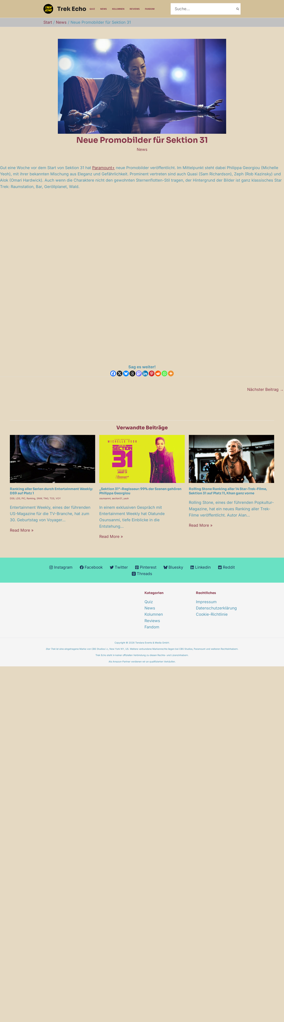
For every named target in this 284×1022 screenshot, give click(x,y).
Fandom (149, 9)
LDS (18, 498)
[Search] (238, 8)
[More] (171, 373)
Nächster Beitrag (265, 389)
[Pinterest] (151, 373)
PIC (23, 498)
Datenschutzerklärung (216, 608)
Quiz (92, 9)
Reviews (135, 9)
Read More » (22, 530)
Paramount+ (103, 167)
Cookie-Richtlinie (212, 614)
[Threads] (132, 373)
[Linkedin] (145, 373)
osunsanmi (105, 498)
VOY (58, 498)
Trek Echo (71, 9)
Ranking (31, 498)
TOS (52, 498)
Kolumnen (118, 9)
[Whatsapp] (164, 373)
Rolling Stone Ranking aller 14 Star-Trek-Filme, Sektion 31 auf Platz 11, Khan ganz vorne (228, 491)
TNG (45, 498)
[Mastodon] (139, 373)
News (103, 9)
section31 (117, 498)
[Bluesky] (126, 373)
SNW (39, 498)
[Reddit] (158, 373)
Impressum (206, 601)
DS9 (12, 498)
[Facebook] (113, 373)
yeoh (126, 498)
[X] (119, 373)
